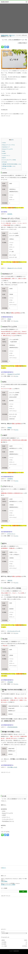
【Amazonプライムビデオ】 (13, 374)
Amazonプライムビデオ (7, 149)
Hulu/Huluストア (6, 147)
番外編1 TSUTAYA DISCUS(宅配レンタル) (11, 164)
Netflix (3, 151)
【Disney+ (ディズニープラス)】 (14, 268)
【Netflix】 (9, 427)
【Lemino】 (9, 213)
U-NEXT (4, 153)
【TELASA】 (10, 682)
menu (26, 2)
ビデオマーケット (6, 155)
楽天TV (4, 157)
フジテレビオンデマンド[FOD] (9, 159)
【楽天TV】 (10, 580)
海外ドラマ (4, 867)
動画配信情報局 (5, 1)
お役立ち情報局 (4, 881)
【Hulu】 (9, 319)
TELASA (4, 162)
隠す (12, 139)
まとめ (4, 168)
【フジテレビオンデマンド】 (13, 631)
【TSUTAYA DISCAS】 (12, 727)
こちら (16, 321)
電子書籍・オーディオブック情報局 (8, 884)
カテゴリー (3, 931)
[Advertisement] (14, 18)
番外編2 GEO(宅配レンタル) (8, 166)
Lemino (4, 142)
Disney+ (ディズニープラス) (8, 144)
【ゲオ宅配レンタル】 (12, 767)
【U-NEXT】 (10, 478)
